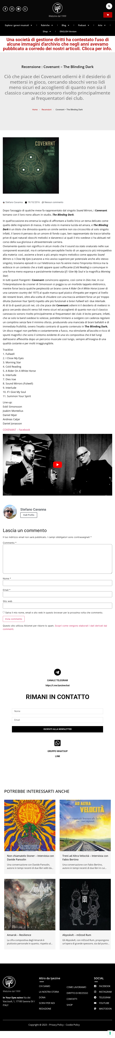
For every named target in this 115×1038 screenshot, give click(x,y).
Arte (100, 25)
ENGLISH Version (68, 31)
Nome (7, 578)
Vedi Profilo (28, 515)
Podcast (82, 25)
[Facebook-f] (5, 8)
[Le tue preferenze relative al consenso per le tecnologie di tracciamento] (110, 1033)
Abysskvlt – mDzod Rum (76, 935)
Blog (64, 25)
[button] (109, 6)
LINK (57, 756)
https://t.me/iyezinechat (58, 685)
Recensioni (46, 109)
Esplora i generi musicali (17, 25)
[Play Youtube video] (57, 465)
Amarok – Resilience (19, 935)
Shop (45, 31)
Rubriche (45, 25)
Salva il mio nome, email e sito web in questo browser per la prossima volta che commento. (54, 612)
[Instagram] (11, 8)
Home (35, 109)
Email (6, 590)
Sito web (7, 601)
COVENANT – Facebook (16, 429)
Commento (9, 543)
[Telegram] (18, 8)
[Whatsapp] (25, 8)
